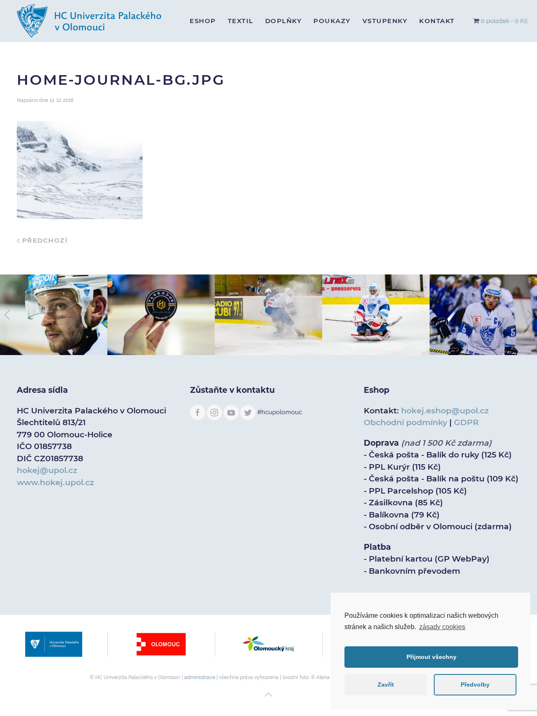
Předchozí (44, 240)
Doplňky (283, 21)
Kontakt (437, 21)
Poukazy (332, 21)
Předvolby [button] (475, 684)
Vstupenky (385, 21)
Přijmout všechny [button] (431, 656)
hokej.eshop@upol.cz (445, 410)
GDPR (466, 422)
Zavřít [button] (386, 684)
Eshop (203, 21)
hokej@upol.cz (47, 470)
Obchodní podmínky (405, 422)
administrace (199, 677)
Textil (240, 21)
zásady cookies (442, 626)
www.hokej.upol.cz (55, 482)
